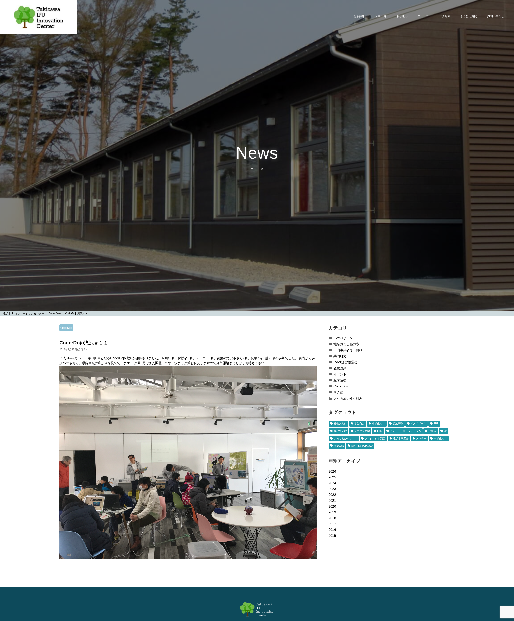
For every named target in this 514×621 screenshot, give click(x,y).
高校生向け (340, 431)
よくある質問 (468, 16)
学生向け (359, 423)
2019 (332, 512)
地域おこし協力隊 (346, 344)
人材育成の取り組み (347, 398)
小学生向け (378, 423)
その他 (338, 392)
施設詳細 (359, 16)
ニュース (423, 16)
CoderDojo (66, 327)
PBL (436, 423)
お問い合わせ (495, 16)
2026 (332, 471)
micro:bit (339, 445)
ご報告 (432, 431)
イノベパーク (418, 423)
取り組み (402, 16)
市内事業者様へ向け (347, 350)
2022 (332, 494)
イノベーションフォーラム (405, 431)
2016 (332, 529)
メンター (421, 438)
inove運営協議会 (345, 362)
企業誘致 (339, 368)
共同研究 (339, 356)
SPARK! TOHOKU (362, 445)
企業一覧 (380, 16)
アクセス (444, 16)
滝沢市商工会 (401, 438)
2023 (332, 489)
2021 (332, 500)
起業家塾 (398, 423)
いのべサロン (343, 338)
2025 (332, 477)
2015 (332, 535)
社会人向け (340, 423)
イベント (339, 374)
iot (445, 431)
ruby (379, 431)
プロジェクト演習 (375, 438)
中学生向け (440, 438)
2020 (332, 506)
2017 (332, 524)
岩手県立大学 (362, 431)
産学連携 (339, 380)
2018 (332, 518)
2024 (332, 483)
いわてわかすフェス (345, 438)
